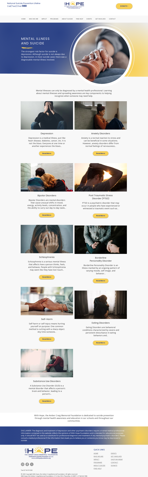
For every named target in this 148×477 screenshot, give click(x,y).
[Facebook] (27, 464)
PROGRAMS (98, 462)
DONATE (114, 465)
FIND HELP (98, 468)
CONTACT (114, 462)
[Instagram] (22, 464)
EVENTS (113, 453)
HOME (96, 453)
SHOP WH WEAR (117, 459)
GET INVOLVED (116, 456)
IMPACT (96, 459)
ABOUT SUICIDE (99, 465)
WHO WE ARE (98, 456)
